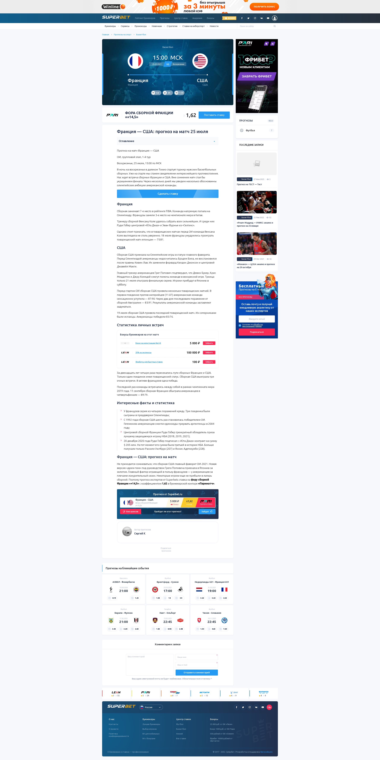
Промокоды (140, 26)
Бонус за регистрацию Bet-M (148, 343)
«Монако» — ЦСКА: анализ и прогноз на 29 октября (256, 266)
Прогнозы (165, 18)
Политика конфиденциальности (119, 735)
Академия (197, 18)
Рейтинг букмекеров (145, 18)
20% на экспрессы (143, 352)
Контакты (113, 724)
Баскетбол (141, 34)
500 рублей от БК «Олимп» (222, 734)
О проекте (113, 729)
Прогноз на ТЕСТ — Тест (249, 184)
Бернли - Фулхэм (124, 613)
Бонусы (210, 18)
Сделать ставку (168, 193)
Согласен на (247, 324)
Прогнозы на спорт (123, 34)
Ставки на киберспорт (193, 26)
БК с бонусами (148, 738)
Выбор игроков (149, 729)
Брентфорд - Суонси (168, 582)
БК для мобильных (151, 734)
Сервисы (125, 26)
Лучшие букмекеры (151, 724)
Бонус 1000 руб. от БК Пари (222, 729)
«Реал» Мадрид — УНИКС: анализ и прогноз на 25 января (255, 224)
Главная (105, 34)
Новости (214, 26)
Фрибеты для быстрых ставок (149, 362)
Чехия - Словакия (212, 613)
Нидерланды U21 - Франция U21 (212, 582)
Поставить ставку (214, 115)
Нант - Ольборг (168, 613)
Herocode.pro (266, 752)
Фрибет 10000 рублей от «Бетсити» (221, 739)
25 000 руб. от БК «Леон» (221, 724)
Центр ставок (181, 18)
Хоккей (179, 734)
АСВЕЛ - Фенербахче (124, 582)
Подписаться (257, 332)
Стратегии (172, 26)
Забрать (209, 343)
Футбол (179, 724)
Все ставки (181, 738)
